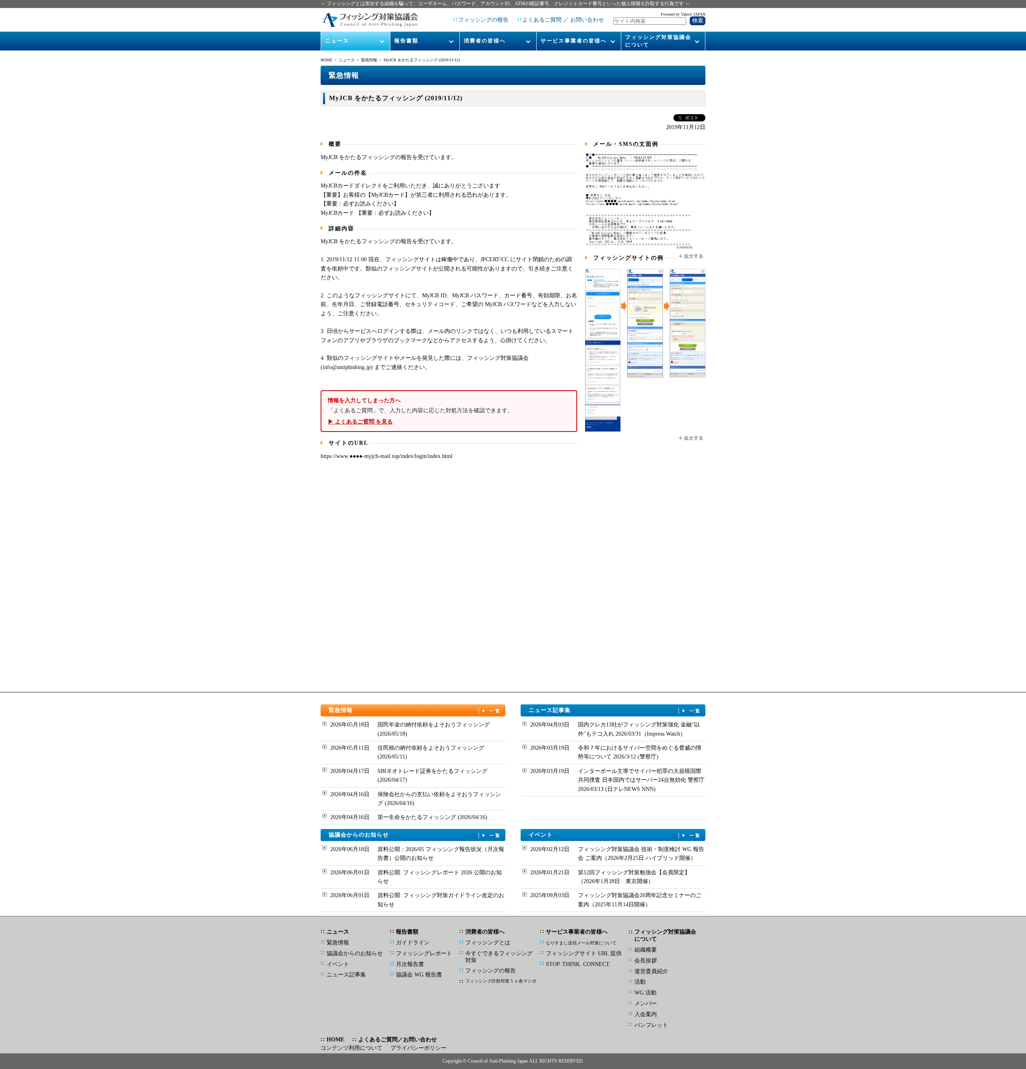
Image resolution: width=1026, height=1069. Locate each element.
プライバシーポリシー (418, 1048)
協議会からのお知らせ (415, 835)
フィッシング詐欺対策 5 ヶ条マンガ (500, 980)
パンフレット (651, 1025)
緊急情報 (369, 60)
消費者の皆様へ (485, 41)
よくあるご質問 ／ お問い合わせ (563, 20)
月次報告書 (410, 964)
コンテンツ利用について (351, 1048)
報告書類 (406, 41)
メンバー (645, 1003)
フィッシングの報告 (483, 20)
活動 (640, 982)
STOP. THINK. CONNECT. (578, 964)
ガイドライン (413, 943)
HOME (326, 60)
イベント (615, 835)
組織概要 (645, 950)
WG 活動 (645, 993)
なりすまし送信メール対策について (581, 942)
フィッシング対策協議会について (658, 40)
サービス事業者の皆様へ (574, 41)
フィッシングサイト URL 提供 (584, 953)
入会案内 (645, 1014)
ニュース (337, 41)
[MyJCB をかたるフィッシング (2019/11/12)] (645, 248)
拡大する (691, 256)
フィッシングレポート (424, 953)
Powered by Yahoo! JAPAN (683, 14)
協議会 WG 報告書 (419, 975)
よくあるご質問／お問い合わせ (397, 1040)
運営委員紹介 (651, 971)
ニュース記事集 (615, 710)
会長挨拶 (645, 961)
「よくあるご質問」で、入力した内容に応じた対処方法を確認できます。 (420, 411)
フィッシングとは (487, 943)
